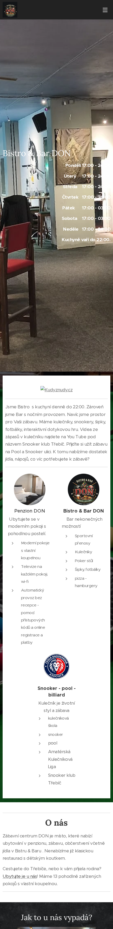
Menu (105, 9)
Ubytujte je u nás (20, 876)
